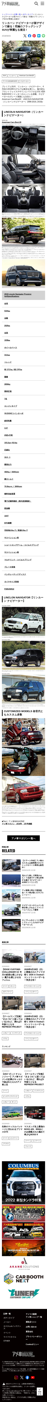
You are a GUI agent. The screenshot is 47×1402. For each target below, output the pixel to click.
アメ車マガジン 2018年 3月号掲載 (17, 824)
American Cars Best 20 (11, 122)
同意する (39, 1391)
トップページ (7, 14)
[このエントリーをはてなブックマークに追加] (38, 36)
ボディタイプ (28, 14)
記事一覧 (17, 14)
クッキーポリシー (14, 1391)
